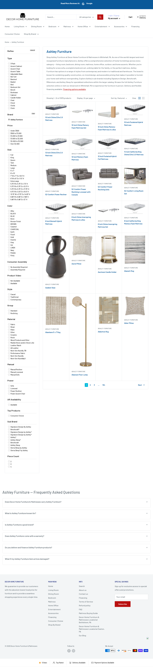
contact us (132, 553)
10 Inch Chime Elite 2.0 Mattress (54, 118)
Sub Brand (12, 421)
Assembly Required (17, 270)
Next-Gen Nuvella (16, 356)
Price (10, 125)
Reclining (14, 313)
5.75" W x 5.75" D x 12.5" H (19, 186)
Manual (10, 364)
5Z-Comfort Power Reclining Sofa (105, 188)
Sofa (12, 386)
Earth (12, 232)
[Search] (100, 17)
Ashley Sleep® (15, 440)
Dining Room (36, 26)
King (12, 158)
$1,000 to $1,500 (16, 136)
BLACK (13, 214)
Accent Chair (15, 69)
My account (113, 18)
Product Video (14, 275)
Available (13, 283)
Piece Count (13, 456)
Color (9, 205)
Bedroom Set (15, 87)
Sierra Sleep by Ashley (18, 448)
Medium (13, 165)
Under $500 (14, 131)
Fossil (12, 235)
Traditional (14, 297)
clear (33, 113)
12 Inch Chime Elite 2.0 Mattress (54, 154)
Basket (13, 82)
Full (11, 155)
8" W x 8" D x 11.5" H (17, 179)
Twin (12, 163)
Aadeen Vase (50, 288)
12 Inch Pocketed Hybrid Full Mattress (107, 157)
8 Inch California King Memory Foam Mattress (133, 222)
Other (12, 332)
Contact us (83, 594)
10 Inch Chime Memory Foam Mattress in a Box (107, 128)
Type (9, 58)
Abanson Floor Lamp (80, 375)
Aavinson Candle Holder (107, 272)
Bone (12, 219)
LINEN (12, 248)
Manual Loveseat (16, 372)
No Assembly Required (18, 267)
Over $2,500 (14, 144)
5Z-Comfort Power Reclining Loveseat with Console (81, 192)
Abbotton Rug (103, 332)
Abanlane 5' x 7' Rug (52, 332)
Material (11, 319)
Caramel (13, 227)
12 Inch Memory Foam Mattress (80, 158)
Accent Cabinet (16, 66)
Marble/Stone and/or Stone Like (22, 343)
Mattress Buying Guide (88, 613)
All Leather (14, 348)
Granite (13, 240)
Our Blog (82, 635)
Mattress (67, 26)
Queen (12, 160)
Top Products (13, 410)
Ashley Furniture (16, 120)
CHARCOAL (14, 229)
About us (82, 590)
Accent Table (15, 71)
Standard (13, 311)
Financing (135, 26)
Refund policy (84, 605)
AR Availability (14, 399)
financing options (30, 553)
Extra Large (14, 181)
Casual (12, 294)
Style (9, 289)
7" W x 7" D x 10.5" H (17, 176)
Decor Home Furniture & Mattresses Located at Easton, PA (91, 629)
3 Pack (12, 64)
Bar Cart (13, 77)
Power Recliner (16, 391)
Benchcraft (14, 443)
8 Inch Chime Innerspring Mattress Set (107, 225)
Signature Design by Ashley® (21, 432)
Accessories (119, 26)
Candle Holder (15, 98)
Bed (12, 85)
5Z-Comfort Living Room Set (133, 192)
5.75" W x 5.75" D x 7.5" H (19, 184)
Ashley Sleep (15, 445)
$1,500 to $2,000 (16, 139)
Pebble (13, 253)
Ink (11, 245)
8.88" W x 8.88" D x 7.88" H (19, 197)
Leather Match (15, 345)
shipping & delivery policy (114, 553)
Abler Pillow (129, 323)
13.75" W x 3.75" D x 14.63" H (20, 194)
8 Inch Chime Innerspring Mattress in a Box (81, 218)
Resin (12, 338)
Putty (12, 256)
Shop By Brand (30, 34)
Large (12, 168)
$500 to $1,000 (15, 133)
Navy (12, 250)
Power (10, 380)
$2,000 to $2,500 (16, 141)
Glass (12, 330)
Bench (12, 90)
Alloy (12, 211)
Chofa (12, 106)
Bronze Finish (15, 221)
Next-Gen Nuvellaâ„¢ (18, 359)
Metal (12, 327)
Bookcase (14, 92)
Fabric (12, 324)
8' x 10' (12, 173)
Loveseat (13, 388)
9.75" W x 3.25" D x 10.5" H (19, 192)
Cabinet (13, 95)
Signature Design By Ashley (20, 427)
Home (7, 26)
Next (140, 385)
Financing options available (74, 89)
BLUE (12, 216)
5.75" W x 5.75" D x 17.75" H (19, 189)
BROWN (13, 224)
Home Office (83, 26)
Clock (12, 108)
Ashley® (13, 437)
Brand (10, 114)
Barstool (13, 79)
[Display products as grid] (139, 98)
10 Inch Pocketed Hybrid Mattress (133, 123)
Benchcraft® (14, 429)
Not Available (15, 281)
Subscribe (122, 604)
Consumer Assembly (17, 261)
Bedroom (53, 26)
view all (32, 50)
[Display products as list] (143, 98)
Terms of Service (86, 601)
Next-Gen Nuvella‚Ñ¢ (18, 351)
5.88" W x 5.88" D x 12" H (18, 199)
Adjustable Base (16, 74)
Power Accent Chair (17, 394)
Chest (12, 103)
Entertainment (101, 26)
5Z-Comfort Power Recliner (56, 194)
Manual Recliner (16, 369)
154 (103, 385)
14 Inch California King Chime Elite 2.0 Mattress (133, 153)
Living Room (19, 26)
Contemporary (15, 300)
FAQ (80, 609)
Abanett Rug (129, 271)
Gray (12, 242)
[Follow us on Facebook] (69, 650)
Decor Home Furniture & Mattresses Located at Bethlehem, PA (89, 620)
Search (82, 586)
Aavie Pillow (76, 264)
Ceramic (13, 335)
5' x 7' (12, 171)
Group (10, 305)
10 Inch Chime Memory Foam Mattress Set (80, 126)
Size (9, 149)
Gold (12, 237)
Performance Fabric (17, 353)
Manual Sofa (14, 375)
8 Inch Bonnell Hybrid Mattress (53, 222)
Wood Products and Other (19, 340)
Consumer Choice (12, 34)
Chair (12, 100)
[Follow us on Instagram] (73, 650)
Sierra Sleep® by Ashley (19, 450)
